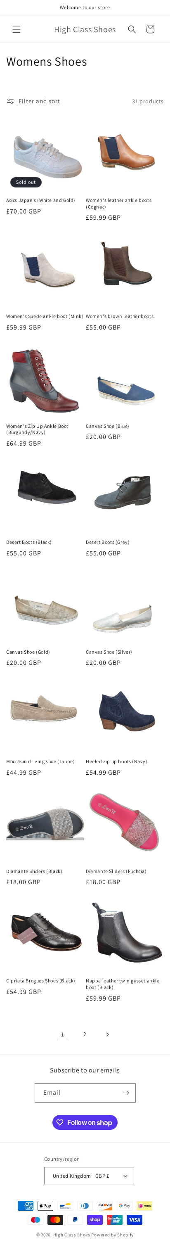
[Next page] (107, 1034)
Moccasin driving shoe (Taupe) (40, 761)
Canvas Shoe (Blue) (108, 426)
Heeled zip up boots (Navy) (117, 761)
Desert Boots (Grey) (108, 542)
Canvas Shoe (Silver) (109, 652)
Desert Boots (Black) (29, 542)
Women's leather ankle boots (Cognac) (118, 203)
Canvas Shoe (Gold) (28, 652)
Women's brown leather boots (119, 316)
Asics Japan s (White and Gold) (41, 200)
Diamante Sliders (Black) (34, 871)
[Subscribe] (126, 1093)
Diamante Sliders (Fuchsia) (116, 871)
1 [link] (62, 1034)
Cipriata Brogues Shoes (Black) (41, 980)
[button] (16, 29)
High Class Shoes (71, 1235)
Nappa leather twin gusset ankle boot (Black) (123, 983)
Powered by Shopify (112, 1235)
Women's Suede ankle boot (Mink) (45, 316)
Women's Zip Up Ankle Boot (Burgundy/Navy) (37, 429)
